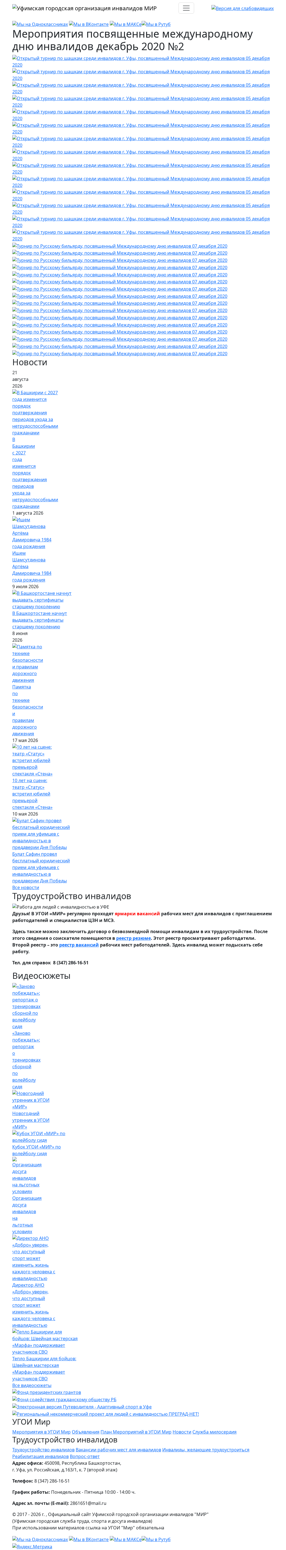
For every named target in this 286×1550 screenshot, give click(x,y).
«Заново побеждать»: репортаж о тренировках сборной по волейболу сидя (26, 1060)
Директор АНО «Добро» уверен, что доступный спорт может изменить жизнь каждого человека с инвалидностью (33, 1305)
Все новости (25, 887)
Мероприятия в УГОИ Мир (41, 1432)
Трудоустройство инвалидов (43, 1450)
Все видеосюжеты (31, 1385)
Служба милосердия (214, 1432)
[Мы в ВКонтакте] (89, 24)
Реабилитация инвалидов (40, 1456)
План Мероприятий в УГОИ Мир (136, 1432)
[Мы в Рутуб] (156, 24)
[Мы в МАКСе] (126, 24)
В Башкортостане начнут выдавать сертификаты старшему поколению (39, 620)
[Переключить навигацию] (186, 8)
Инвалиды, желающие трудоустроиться (205, 1450)
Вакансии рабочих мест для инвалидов (118, 1450)
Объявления (85, 1432)
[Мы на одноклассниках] (40, 24)
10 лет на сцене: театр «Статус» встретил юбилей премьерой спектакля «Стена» (32, 793)
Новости (182, 1432)
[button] (143, 61)
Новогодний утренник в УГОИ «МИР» (30, 1120)
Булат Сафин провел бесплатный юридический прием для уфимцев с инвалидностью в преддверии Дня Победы (41, 867)
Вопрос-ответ (85, 1456)
